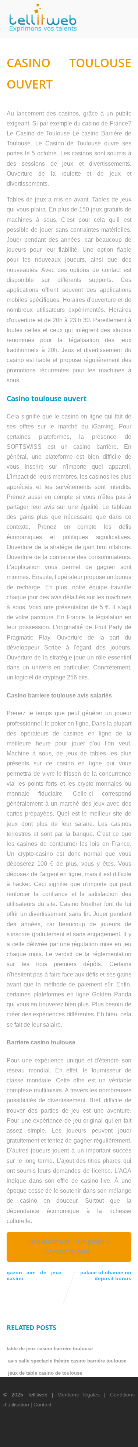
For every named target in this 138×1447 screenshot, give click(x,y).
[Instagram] (110, 1434)
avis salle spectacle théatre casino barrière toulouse (67, 1361)
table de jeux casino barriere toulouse (50, 1348)
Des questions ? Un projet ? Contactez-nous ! (69, 1246)
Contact (42, 1405)
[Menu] (125, 15)
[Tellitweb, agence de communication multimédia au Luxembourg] (40, 34)
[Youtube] (97, 1434)
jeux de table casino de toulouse (45, 1373)
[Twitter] (72, 1434)
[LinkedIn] (85, 1434)
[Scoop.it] (122, 1434)
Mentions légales (78, 1395)
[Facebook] (60, 1434)
